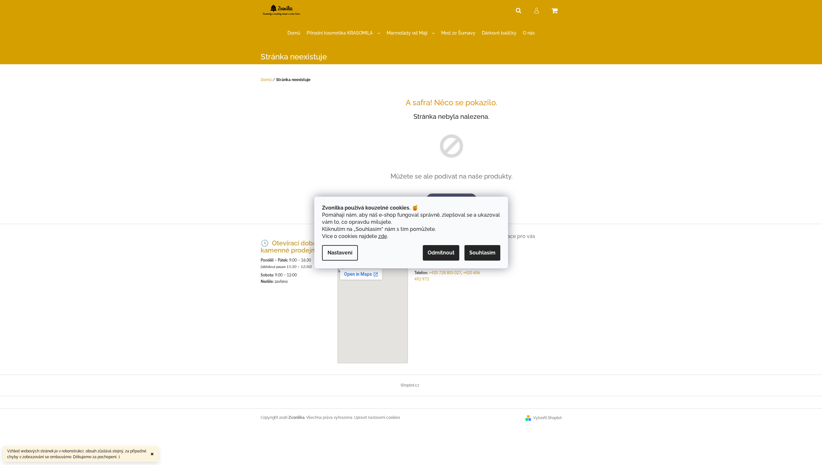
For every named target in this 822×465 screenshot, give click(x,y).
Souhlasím (482, 253)
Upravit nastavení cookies (377, 417)
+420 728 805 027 (445, 273)
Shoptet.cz (410, 385)
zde (382, 236)
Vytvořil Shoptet (547, 418)
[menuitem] (293, 33)
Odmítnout (441, 253)
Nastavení (340, 253)
